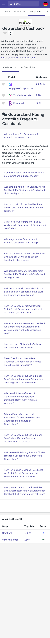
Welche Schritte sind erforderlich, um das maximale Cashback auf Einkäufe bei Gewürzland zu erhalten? (23, 291)
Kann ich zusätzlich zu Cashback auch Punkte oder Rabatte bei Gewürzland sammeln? (24, 207)
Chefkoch (7, 533)
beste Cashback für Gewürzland (18, 57)
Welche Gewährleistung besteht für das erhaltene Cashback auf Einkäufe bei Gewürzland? (24, 455)
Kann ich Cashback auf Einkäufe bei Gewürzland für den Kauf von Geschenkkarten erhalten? (23, 438)
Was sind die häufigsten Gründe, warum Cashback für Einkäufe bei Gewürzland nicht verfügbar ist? (25, 190)
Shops (36, 11)
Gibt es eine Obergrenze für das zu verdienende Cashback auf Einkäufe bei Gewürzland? (25, 225)
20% (38, 95)
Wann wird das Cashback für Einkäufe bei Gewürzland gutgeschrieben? (24, 174)
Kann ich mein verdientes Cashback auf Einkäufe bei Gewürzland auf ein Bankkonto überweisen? (24, 256)
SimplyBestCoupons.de (20, 88)
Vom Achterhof (10, 539)
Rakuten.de (19, 103)
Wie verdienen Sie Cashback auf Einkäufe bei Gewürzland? (21, 136)
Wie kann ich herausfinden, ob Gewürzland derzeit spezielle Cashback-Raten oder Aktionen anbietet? (20, 398)
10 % (38, 102)
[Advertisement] (25, 506)
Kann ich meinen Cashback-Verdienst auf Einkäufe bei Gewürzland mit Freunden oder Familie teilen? (23, 473)
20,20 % (40, 83)
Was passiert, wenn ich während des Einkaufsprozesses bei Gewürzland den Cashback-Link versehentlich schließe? (24, 490)
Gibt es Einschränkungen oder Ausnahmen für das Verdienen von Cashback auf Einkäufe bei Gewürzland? (22, 419)
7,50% (27, 539)
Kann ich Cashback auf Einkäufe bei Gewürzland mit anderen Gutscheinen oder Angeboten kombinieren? (23, 379)
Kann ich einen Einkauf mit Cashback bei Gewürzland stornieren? (23, 346)
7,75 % (27, 533)
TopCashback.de (22, 95)
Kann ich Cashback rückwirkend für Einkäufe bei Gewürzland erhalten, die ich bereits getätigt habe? (24, 309)
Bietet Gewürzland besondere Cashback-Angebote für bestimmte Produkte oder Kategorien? (22, 361)
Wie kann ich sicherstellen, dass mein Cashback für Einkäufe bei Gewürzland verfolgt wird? (24, 274)
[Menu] (3, 4)
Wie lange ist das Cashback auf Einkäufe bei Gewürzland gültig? (21, 241)
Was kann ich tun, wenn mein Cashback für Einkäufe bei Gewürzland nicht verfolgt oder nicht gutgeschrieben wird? (24, 328)
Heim (7, 11)
